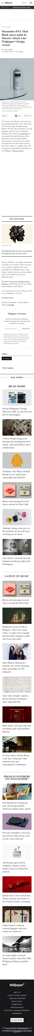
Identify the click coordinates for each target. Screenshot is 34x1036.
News (21, 51)
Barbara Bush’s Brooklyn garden (21, 7)
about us (17, 992)
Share (6, 115)
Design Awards (18, 151)
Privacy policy (17, 1001)
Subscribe (24, 2)
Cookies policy (17, 1004)
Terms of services (24, 334)
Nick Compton (8, 49)
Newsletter (29, 115)
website (9, 305)
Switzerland (24, 133)
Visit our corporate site (22, 1028)
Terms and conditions (17, 998)
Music (9, 27)
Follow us (19, 115)
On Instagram (7, 358)
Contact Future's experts (17, 995)
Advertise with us (17, 1007)
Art (3, 27)
